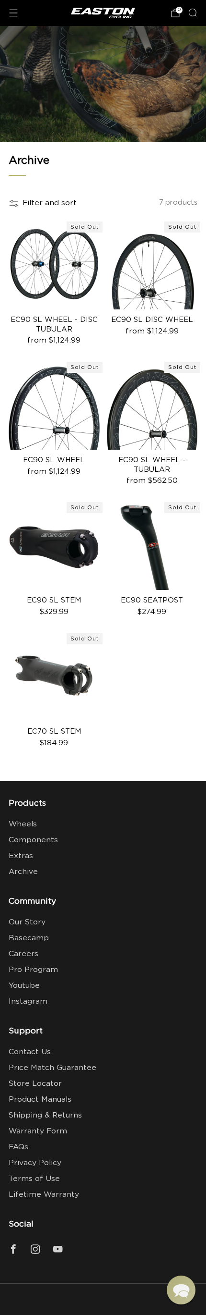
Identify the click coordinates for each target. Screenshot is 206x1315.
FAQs (18, 1147)
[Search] (192, 12)
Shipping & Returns (45, 1115)
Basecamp (29, 938)
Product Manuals (40, 1099)
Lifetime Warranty (44, 1194)
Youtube (24, 985)
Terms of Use (34, 1178)
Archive (23, 871)
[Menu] (13, 13)
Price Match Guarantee (52, 1067)
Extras (21, 856)
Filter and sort (50, 203)
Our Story (27, 922)
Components (33, 840)
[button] (181, 1290)
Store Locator (35, 1083)
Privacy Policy (35, 1163)
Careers (23, 954)
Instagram (28, 1001)
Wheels (23, 824)
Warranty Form (38, 1131)
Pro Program (33, 969)
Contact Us (30, 1052)
